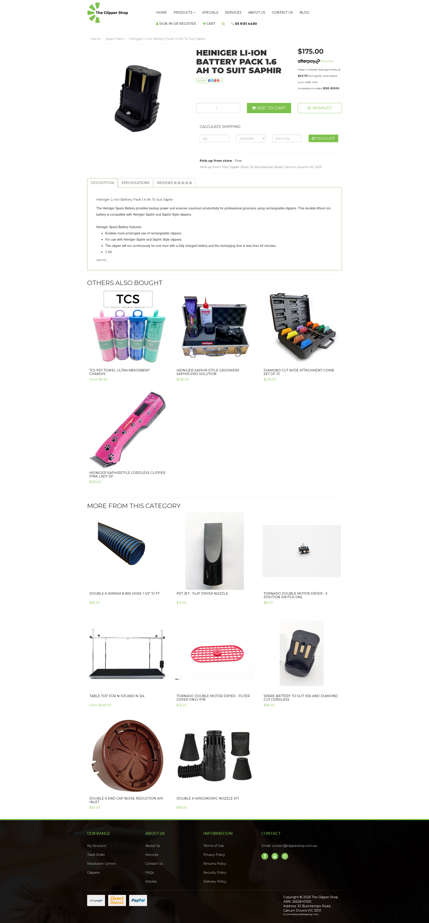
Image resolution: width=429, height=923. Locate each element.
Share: (203, 76)
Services (220, 11)
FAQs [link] (149, 868)
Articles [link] (151, 877)
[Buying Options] (161, 355)
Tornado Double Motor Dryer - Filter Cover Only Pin (213, 693)
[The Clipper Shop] (116, 11)
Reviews (165, 178)
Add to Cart (271, 103)
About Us (240, 11)
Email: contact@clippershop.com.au (289, 841)
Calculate (325, 134)
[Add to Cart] (248, 355)
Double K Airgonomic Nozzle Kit (208, 794)
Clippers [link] (93, 868)
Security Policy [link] (214, 868)
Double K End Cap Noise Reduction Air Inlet (126, 795)
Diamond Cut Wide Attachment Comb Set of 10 (299, 367)
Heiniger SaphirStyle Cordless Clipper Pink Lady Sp (127, 470)
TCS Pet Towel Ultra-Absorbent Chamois (119, 367)
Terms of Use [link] (213, 841)
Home (159, 11)
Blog (281, 11)
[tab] (102, 178)
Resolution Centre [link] (101, 859)
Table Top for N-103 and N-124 (116, 692)
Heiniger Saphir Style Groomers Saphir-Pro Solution (208, 367)
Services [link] (151, 850)
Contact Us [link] (154, 859)
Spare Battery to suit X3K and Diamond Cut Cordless (301, 693)
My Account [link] (96, 841)
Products (178, 11)
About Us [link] (152, 841)
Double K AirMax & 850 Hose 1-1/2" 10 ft (124, 589)
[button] (320, 103)
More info (326, 56)
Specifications (135, 178)
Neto (316, 909)
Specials (201, 11)
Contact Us (262, 11)
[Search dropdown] (171, 20)
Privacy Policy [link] (214, 850)
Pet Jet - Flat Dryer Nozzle (202, 589)
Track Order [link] (96, 850)
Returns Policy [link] (214, 859)
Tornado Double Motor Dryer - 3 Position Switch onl (295, 590)
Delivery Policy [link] (214, 877)
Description (102, 178)
